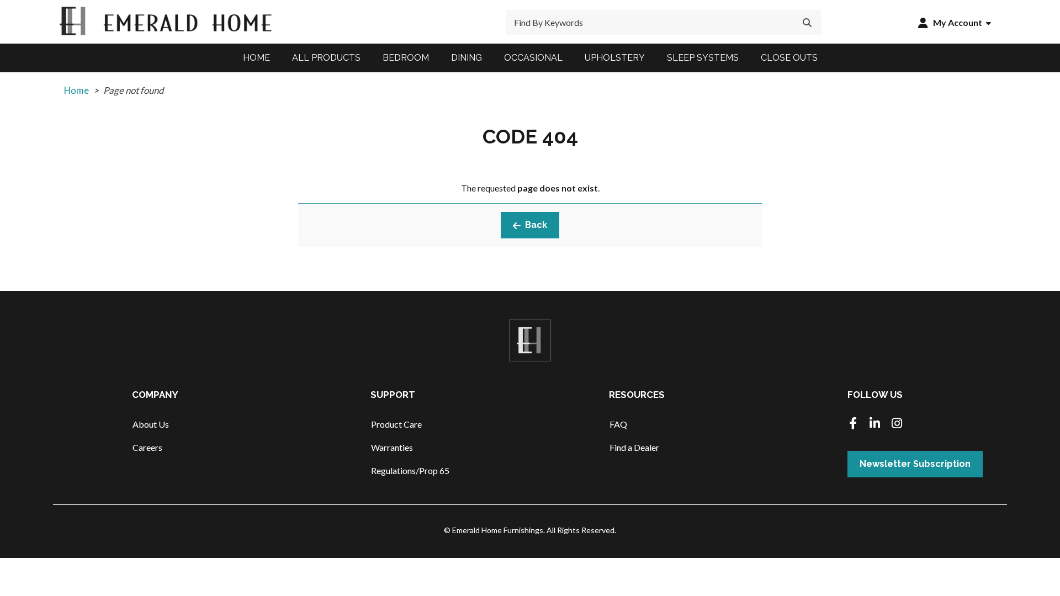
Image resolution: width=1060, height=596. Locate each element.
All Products (326, 57)
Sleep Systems (703, 57)
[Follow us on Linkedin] (875, 424)
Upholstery (615, 57)
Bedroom (406, 57)
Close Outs (789, 57)
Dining (466, 57)
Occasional (533, 57)
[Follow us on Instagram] (897, 424)
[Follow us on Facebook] (852, 424)
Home (256, 57)
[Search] (807, 22)
